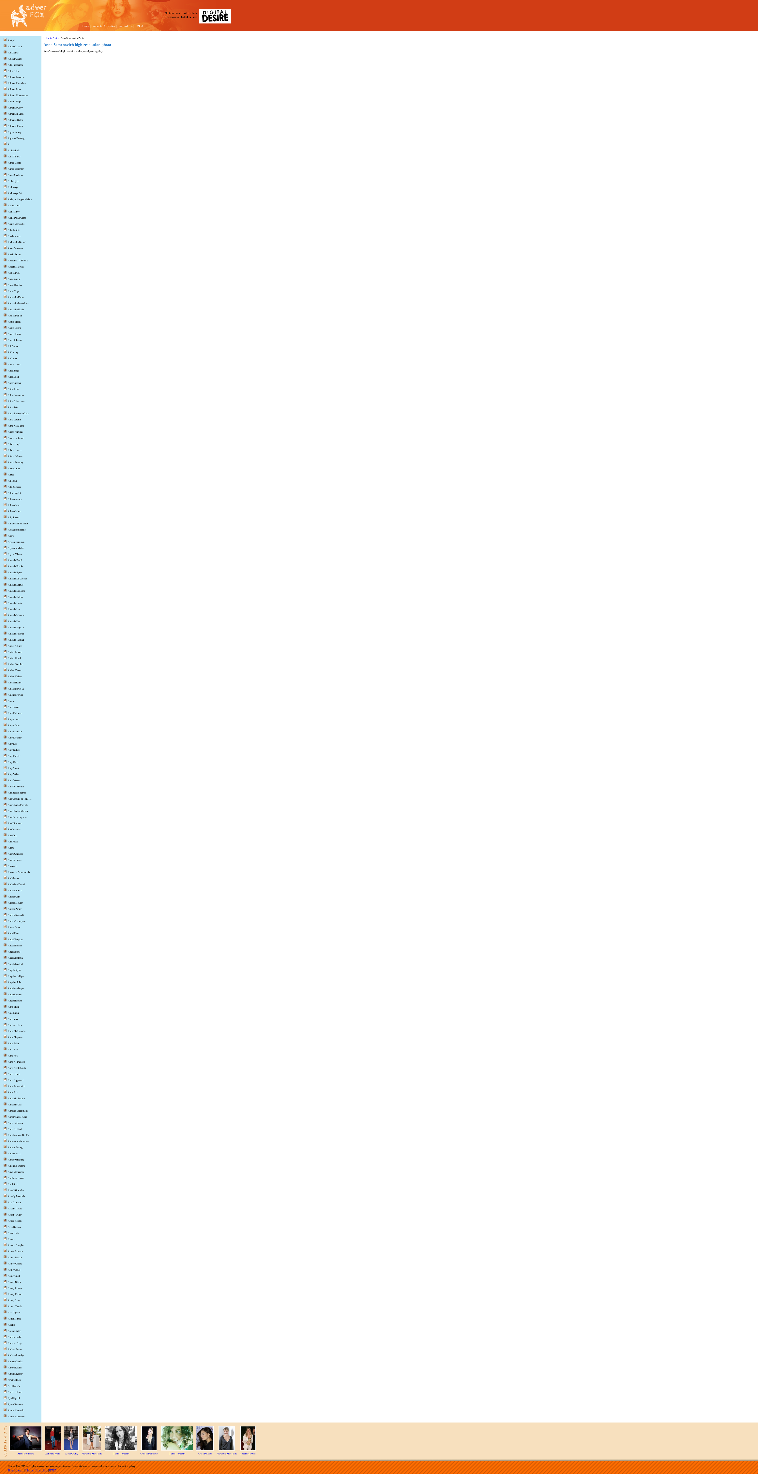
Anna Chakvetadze (16, 1031)
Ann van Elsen (15, 1025)
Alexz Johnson (15, 340)
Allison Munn (14, 511)
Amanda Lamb (15, 603)
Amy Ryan (13, 762)
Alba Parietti (14, 230)
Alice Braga (13, 370)
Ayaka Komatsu (15, 1404)
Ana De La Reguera (17, 817)
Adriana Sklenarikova (18, 95)
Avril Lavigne (14, 1386)
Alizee (11, 474)
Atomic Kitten (14, 1331)
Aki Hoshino (14, 205)
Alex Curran (14, 272)
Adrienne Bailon (15, 120)
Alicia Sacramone (16, 395)
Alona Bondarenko (17, 529)
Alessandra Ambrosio (18, 260)
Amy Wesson (14, 780)
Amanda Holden (15, 597)
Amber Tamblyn (15, 664)
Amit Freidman (15, 713)
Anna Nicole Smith (17, 1068)
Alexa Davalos (15, 285)
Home (86, 26)
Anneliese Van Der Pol (18, 1135)
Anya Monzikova (16, 1172)
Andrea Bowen (15, 890)
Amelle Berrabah (16, 688)
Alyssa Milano (15, 554)
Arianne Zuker (15, 1214)
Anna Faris (13, 1049)
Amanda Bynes (15, 572)
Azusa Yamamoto (16, 1416)
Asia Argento (14, 1312)
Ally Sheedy (14, 517)
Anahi (11, 847)
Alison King (14, 444)
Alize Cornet (14, 468)
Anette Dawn (14, 927)
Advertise (109, 26)
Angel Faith (13, 933)
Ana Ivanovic (14, 829)
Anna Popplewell (16, 1080)
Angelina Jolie (14, 982)
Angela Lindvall (15, 964)
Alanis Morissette (16, 224)
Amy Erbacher (15, 737)
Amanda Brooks (15, 566)
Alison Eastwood (16, 438)
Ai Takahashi (14, 150)
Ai (9, 144)
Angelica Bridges (16, 976)
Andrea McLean (15, 902)
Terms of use (125, 26)
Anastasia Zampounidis (19, 872)
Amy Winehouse (16, 786)
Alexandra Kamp (16, 297)
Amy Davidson (15, 731)
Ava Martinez (14, 1380)
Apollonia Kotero (16, 1178)
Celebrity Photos (51, 38)
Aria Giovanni (14, 1202)
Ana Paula (13, 841)
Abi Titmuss (14, 52)
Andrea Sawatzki (16, 915)
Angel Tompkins (15, 939)
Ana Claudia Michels (18, 805)
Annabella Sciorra (16, 1098)
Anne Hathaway (15, 1123)
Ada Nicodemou (15, 65)
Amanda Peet (14, 621)
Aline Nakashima (16, 425)
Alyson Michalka (16, 548)
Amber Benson (15, 652)
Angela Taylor (14, 970)
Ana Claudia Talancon (18, 811)
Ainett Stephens (15, 175)
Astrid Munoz (14, 1318)
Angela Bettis (14, 951)
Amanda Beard (15, 560)
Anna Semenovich (16, 1086)
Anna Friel (13, 1055)
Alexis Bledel (14, 321)
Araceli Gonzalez (16, 1190)
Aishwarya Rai (15, 193)
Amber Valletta (15, 676)
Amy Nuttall (14, 750)
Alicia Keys (13, 389)
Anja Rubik (13, 1013)
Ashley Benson (15, 1257)
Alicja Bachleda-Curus (18, 413)
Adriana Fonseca (16, 77)
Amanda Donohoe (16, 591)
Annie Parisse (14, 1153)
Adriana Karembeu (17, 83)
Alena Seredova (15, 248)
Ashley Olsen (14, 1282)
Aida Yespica (14, 156)
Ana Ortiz (12, 835)
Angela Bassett (15, 945)
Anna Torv (13, 1092)
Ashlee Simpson (15, 1251)
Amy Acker (13, 719)
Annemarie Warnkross (18, 1141)
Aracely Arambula (16, 1196)
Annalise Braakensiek (18, 1110)
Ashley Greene (15, 1263)
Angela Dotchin (15, 957)
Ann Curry (13, 1019)
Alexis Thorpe (14, 334)
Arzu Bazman (14, 1227)
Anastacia (12, 866)
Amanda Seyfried (16, 633)
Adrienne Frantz (15, 126)
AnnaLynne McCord (17, 1117)
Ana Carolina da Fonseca (19, 798)
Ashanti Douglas (16, 1245)
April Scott (13, 1184)
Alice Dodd (13, 376)
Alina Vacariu (14, 419)
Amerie (11, 701)
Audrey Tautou (15, 1349)
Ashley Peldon (15, 1288)
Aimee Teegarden (16, 169)
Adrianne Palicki (15, 113)
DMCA (138, 26)
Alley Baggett (14, 493)
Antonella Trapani (16, 1165)
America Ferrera (15, 694)
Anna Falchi (13, 1043)
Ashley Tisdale (15, 1306)
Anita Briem (13, 1006)
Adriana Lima (14, 89)
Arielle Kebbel (15, 1220)
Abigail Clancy (15, 58)
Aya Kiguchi (14, 1398)
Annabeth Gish (15, 1104)
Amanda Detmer (15, 584)
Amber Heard (14, 658)
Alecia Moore (14, 236)
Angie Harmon (15, 1000)
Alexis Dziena (14, 328)
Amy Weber (13, 774)
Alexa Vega (13, 291)
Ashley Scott (14, 1300)
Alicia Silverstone (16, 401)
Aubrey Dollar (15, 1337)
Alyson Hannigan (16, 542)
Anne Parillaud (15, 1129)
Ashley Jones (14, 1269)
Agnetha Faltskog (16, 138)
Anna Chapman (15, 1037)
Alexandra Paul (15, 315)
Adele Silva (13, 71)
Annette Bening (15, 1147)
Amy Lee (12, 743)
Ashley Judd (14, 1276)
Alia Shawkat (14, 364)
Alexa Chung (14, 279)
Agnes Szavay (14, 132)
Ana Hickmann (15, 823)
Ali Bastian (13, 346)
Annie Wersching (16, 1159)
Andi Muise (13, 878)
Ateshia (11, 1324)
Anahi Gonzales (15, 854)
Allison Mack (14, 505)
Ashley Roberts (15, 1294)
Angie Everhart (15, 994)
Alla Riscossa (14, 487)
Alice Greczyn (14, 383)
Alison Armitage (15, 432)
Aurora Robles (15, 1367)
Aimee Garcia (14, 162)
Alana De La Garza (17, 217)
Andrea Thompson (16, 921)
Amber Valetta (14, 670)
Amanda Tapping (16, 639)
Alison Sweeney (15, 462)
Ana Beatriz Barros (17, 792)
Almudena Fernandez (18, 523)
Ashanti (11, 1239)
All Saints (12, 480)
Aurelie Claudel (15, 1361)
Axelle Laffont (15, 1392)
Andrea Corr (14, 896)
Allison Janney (15, 499)
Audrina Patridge (16, 1355)
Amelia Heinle (14, 682)
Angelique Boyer (16, 988)
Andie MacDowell (16, 884)
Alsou (11, 535)
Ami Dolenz (13, 707)
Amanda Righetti (16, 627)
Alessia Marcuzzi (16, 266)
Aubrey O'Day (15, 1343)
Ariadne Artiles (15, 1208)
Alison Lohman (15, 456)
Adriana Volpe (14, 101)
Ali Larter (12, 358)
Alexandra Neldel (16, 309)
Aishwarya (13, 187)
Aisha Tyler (13, 181)
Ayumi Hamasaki (16, 1410)
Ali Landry (13, 352)
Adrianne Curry (15, 107)
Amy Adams (14, 725)
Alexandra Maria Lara (18, 303)
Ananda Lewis (15, 860)
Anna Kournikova (16, 1061)
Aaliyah (11, 40)
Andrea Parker (15, 909)
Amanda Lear (14, 609)
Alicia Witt (13, 407)
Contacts (96, 26)
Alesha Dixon (14, 254)
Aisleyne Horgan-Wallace (20, 199)
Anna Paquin (14, 1074)
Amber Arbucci (15, 646)
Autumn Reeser (15, 1373)
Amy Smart (13, 768)
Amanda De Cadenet (17, 578)
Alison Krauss (15, 450)
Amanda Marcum (16, 615)
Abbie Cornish (15, 46)
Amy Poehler (14, 756)
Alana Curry (14, 211)
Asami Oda (13, 1233)
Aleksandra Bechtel (17, 242)
